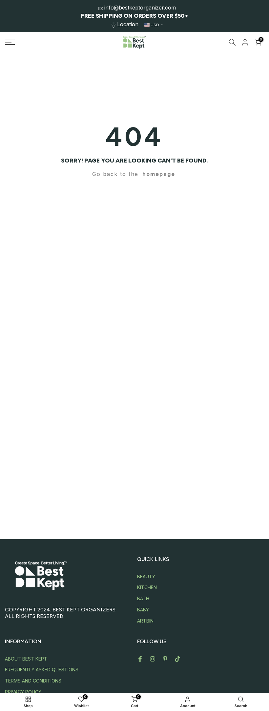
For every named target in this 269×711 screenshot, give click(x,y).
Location (127, 24)
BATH (143, 598)
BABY (143, 609)
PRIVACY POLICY (23, 692)
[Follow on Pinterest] (165, 659)
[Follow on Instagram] (152, 659)
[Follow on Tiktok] (177, 659)
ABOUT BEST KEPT (26, 659)
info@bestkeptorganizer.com (140, 7)
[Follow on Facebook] (140, 659)
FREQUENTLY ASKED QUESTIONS (41, 669)
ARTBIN (145, 621)
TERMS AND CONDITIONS (33, 680)
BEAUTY (146, 576)
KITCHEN (147, 587)
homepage (158, 174)
